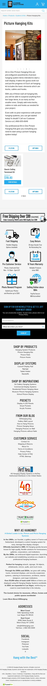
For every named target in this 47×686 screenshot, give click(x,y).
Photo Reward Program (12, 287)
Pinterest (25, 644)
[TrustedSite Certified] (25, 522)
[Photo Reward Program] (12, 279)
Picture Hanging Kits (25, 352)
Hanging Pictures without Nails (25, 431)
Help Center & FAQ (25, 454)
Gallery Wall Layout (25, 421)
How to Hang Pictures (25, 424)
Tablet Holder (25, 371)
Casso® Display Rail (25, 366)
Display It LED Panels (25, 403)
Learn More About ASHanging (15, 599)
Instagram (25, 642)
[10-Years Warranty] (35, 256)
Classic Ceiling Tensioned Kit (9, 170)
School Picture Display (25, 394)
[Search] (43, 10)
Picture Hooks (25, 357)
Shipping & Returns (25, 444)
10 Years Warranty (35, 264)
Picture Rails (25, 355)
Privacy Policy (23, 314)
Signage (25, 369)
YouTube (25, 646)
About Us (25, 446)
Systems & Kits (21, 16)
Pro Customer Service (11, 264)
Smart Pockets (25, 406)
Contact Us (25, 442)
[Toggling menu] (3, 4)
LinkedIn (25, 649)
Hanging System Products (25, 350)
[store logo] (16, 4)
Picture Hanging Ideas (25, 426)
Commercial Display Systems (25, 387)
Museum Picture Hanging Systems (25, 392)
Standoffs (25, 374)
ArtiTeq (37, 474)
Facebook (25, 639)
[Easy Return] (35, 233)
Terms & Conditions (25, 449)
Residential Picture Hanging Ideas (25, 389)
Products (11, 16)
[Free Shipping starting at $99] (23, 217)
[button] (37, 4)
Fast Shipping (12, 241)
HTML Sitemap (25, 456)
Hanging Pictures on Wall (25, 429)
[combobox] (23, 10)
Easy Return (35, 241)
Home (5, 16)
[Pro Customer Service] (12, 256)
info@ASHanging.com (25, 626)
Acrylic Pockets (25, 408)
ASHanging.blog (25, 419)
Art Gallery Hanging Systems (25, 384)
